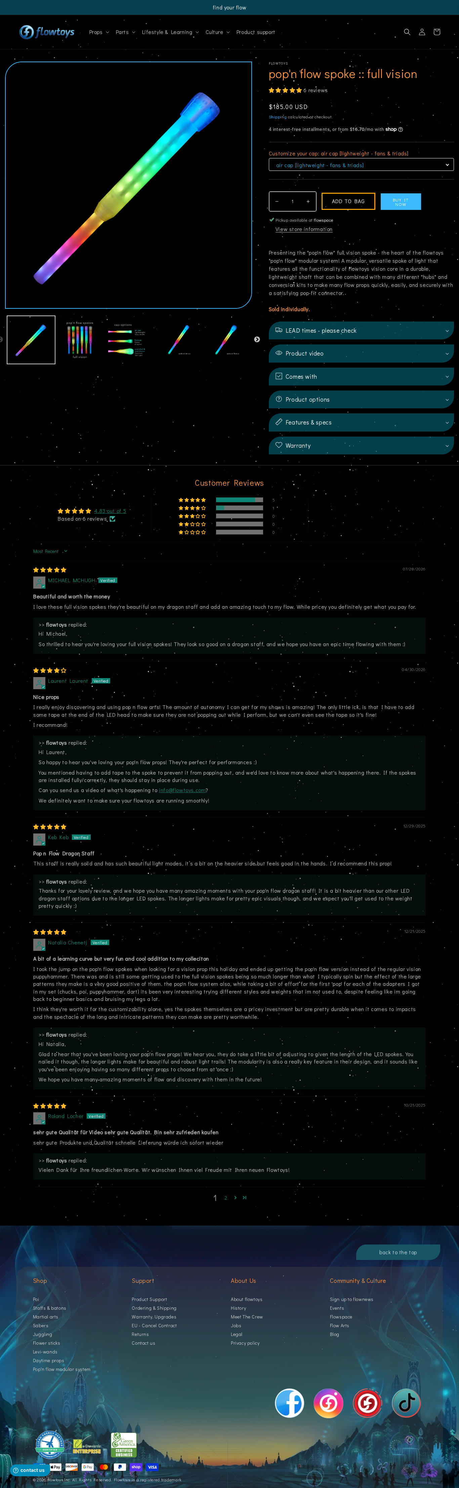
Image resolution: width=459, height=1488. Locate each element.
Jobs (236, 1325)
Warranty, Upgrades (154, 1316)
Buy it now (401, 202)
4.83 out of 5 (110, 510)
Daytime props (49, 1360)
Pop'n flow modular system (62, 1369)
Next (257, 339)
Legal (237, 1334)
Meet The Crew (247, 1316)
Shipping (278, 116)
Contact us (143, 1343)
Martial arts (45, 1316)
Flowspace (341, 1316)
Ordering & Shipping (154, 1308)
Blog (334, 1334)
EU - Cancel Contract (154, 1325)
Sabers (41, 1325)
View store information (304, 228)
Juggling (42, 1334)
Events (337, 1308)
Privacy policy (245, 1343)
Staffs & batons (50, 1308)
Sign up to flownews (352, 1299)
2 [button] (225, 1197)
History (238, 1308)
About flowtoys (246, 1299)
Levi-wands (45, 1351)
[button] (98, 32)
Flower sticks (46, 1343)
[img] (50, 569)
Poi (36, 1299)
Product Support (149, 1299)
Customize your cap (339, 153)
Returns (140, 1334)
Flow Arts (339, 1325)
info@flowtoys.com (182, 789)
